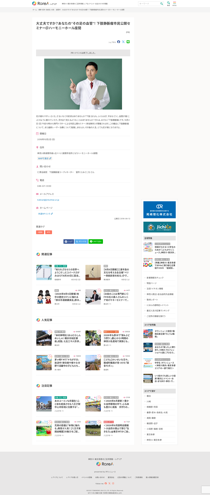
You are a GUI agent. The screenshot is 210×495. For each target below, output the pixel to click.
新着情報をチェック (155, 277)
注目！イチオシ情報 (155, 288)
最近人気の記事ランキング (158, 310)
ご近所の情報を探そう (156, 316)
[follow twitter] (109, 483)
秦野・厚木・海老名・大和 (157, 412)
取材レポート (152, 299)
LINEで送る (97, 241)
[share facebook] (118, 42)
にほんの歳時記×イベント (158, 305)
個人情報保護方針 (152, 477)
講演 (41, 232)
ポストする (82, 241)
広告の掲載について (125, 477)
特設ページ (152, 283)
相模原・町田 (152, 407)
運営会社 (111, 477)
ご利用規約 (139, 477)
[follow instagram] (113, 483)
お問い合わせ (100, 477)
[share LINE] (128, 42)
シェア (70, 241)
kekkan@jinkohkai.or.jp (48, 200)
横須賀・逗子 (152, 423)
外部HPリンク (44, 214)
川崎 (149, 401)
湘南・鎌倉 (151, 418)
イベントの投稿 (86, 477)
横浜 (149, 396)
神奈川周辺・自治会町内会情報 (160, 294)
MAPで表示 (43, 158)
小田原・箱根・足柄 (155, 429)
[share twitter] (123, 42)
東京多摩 (151, 434)
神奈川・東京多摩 (154, 440)
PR (49, 232)
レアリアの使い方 (72, 477)
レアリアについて (57, 477)
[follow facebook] (106, 483)
